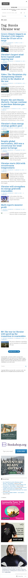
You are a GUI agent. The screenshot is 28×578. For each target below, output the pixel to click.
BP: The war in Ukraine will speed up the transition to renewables (13, 333)
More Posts (12, 351)
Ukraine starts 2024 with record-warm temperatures (13, 165)
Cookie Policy (8, 572)
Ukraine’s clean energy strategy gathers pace (12, 124)
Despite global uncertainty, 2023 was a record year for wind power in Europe (12, 144)
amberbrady (6, 108)
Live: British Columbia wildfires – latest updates (13, 492)
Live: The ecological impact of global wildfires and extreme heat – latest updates (14, 485)
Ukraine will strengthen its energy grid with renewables (13, 188)
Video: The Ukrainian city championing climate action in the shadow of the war (13, 77)
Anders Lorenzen (8, 42)
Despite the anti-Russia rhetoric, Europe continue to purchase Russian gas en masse (14, 103)
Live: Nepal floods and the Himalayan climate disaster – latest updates (13, 482)
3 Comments (4, 210)
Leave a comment (6, 44)
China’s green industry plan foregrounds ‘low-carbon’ (15, 489)
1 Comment (4, 62)
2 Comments (4, 84)
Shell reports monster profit (12, 206)
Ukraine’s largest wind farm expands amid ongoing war (12, 56)
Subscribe (21, 451)
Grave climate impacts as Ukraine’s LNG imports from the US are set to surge (13, 37)
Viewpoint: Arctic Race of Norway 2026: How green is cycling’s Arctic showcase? (15, 488)
